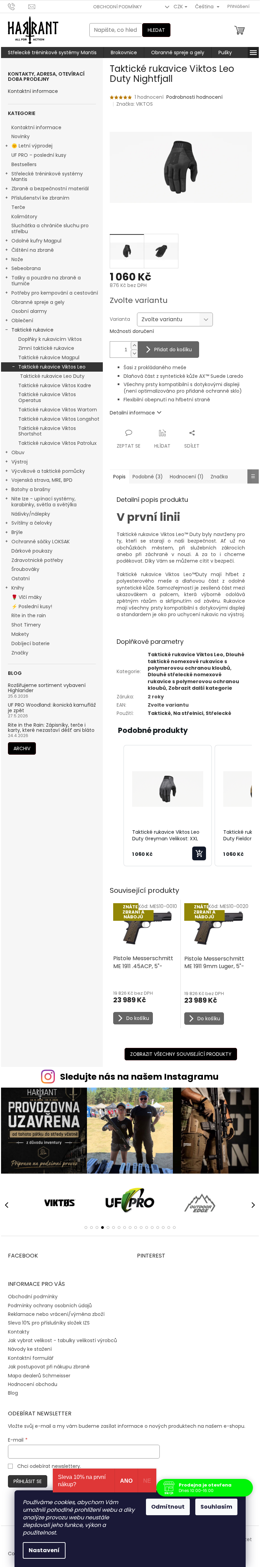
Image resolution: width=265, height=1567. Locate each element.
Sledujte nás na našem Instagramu (139, 1077)
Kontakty (18, 1331)
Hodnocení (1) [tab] (187, 476)
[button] (117, 806)
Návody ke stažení (30, 1349)
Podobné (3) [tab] (147, 476)
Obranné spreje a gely (38, 302)
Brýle (17, 532)
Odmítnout (168, 1507)
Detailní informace (132, 412)
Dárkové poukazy (31, 550)
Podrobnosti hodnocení (194, 97)
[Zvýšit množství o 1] (134, 346)
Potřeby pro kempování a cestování (54, 292)
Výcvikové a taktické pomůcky (48, 471)
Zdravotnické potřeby (37, 560)
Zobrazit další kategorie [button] (200, 688)
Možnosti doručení (132, 331)
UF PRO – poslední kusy (38, 155)
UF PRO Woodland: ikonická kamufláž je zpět (52, 708)
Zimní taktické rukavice (46, 348)
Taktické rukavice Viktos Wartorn (57, 409)
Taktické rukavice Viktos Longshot (58, 418)
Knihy (17, 587)
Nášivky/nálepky (30, 513)
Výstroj (19, 461)
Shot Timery (26, 624)
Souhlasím (216, 1507)
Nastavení (44, 1550)
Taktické (159, 713)
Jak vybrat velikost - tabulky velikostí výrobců (62, 1340)
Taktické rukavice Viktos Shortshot (47, 431)
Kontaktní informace (33, 91)
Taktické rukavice (32, 329)
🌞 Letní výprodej (31, 145)
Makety (20, 634)
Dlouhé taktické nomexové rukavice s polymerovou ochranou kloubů (196, 661)
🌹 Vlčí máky (26, 597)
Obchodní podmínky (117, 6)
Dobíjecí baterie (30, 643)
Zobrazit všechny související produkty (181, 1054)
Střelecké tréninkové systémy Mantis (47, 176)
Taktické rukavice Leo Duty (52, 376)
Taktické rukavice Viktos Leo (52, 366)
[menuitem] (52, 52)
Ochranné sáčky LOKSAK (40, 541)
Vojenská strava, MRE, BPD (41, 480)
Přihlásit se (27, 1481)
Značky (19, 652)
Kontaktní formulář (30, 1358)
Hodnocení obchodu (32, 1384)
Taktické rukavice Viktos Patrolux (57, 443)
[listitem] (168, 806)
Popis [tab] (119, 476)
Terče (18, 207)
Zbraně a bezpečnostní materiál (50, 188)
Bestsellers (24, 164)
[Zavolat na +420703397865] (18, 6)
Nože (17, 259)
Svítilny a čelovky (31, 522)
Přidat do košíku (173, 349)
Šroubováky (25, 569)
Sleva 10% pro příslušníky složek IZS (49, 1322)
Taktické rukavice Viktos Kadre (54, 385)
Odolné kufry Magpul (36, 240)
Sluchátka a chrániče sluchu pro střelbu (50, 228)
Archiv (21, 748)
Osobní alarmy (29, 311)
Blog (13, 1392)
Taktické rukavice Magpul (48, 357)
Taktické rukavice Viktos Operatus (47, 397)
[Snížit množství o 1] (134, 353)
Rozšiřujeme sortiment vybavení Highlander (47, 688)
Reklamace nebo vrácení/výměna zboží (56, 1314)
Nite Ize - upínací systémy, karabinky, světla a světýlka (44, 501)
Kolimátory (24, 216)
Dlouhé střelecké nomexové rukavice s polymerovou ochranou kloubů (193, 681)
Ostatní (20, 578)
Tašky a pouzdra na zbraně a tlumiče (46, 280)
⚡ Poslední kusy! (31, 606)
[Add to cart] (199, 853)
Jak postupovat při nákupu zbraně (49, 1366)
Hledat (156, 30)
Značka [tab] (219, 476)
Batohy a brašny (30, 489)
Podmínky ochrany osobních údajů (50, 1305)
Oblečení (22, 320)
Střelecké (218, 713)
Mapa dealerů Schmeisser (39, 1375)
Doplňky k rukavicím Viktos (50, 339)
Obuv (17, 452)
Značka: (134, 104)
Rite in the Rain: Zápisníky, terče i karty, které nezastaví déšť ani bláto (51, 728)
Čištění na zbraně (32, 250)
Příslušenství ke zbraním (40, 197)
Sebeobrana (26, 268)
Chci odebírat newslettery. (49, 1466)
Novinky (20, 136)
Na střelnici (188, 713)
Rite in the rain (28, 615)
